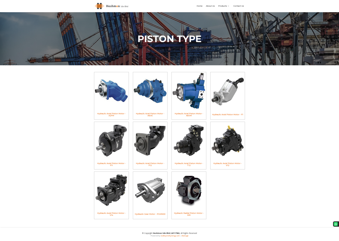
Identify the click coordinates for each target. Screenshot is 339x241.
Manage (185, 235)
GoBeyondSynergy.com (170, 235)
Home (199, 6)
